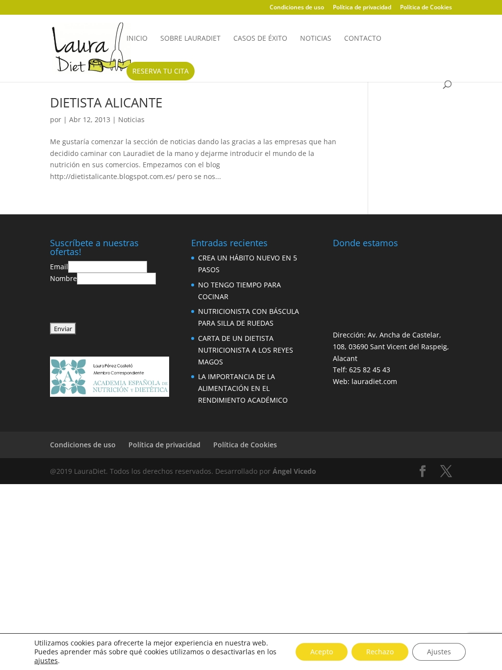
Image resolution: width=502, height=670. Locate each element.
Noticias (315, 39)
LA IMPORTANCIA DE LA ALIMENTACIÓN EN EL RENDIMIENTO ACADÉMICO (243, 388)
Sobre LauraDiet (190, 39)
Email (59, 266)
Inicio (137, 39)
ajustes (46, 660)
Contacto (362, 39)
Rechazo (380, 651)
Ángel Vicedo (294, 471)
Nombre (63, 278)
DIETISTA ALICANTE (106, 102)
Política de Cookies (426, 7)
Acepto (321, 651)
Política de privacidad (362, 7)
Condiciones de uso (297, 7)
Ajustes (439, 651)
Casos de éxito (260, 39)
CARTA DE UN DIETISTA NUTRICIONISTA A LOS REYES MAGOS (245, 350)
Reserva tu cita (160, 71)
